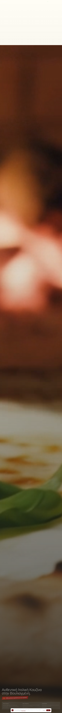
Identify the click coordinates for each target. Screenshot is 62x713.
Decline (44, 710)
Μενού (19, 1)
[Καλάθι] (51, 1)
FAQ (30, 1)
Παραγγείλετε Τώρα (56, 1)
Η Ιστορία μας (26, 1)
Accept (48, 710)
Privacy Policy (23, 710)
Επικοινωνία (34, 1)
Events (22, 1)
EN (46, 1)
